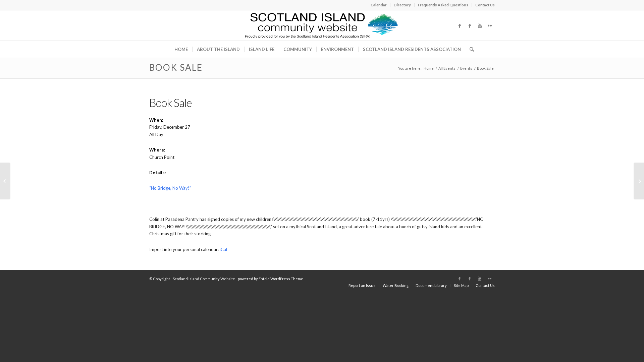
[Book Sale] (5, 181)
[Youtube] (480, 25)
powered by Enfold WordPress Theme (270, 279)
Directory (402, 5)
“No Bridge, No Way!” (170, 188)
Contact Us (485, 5)
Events (466, 68)
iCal (223, 249)
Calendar (379, 5)
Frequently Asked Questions (443, 5)
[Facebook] (459, 25)
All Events (446, 68)
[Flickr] (490, 25)
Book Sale (176, 67)
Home (429, 68)
